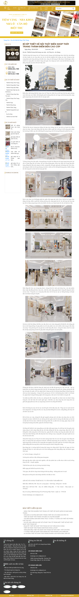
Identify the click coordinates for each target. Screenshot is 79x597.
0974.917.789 (31, 521)
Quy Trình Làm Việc (21, 8)
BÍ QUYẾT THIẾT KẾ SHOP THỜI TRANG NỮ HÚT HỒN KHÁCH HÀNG (44, 501)
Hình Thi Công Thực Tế (33, 8)
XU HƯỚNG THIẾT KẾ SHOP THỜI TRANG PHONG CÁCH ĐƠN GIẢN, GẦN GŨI (47, 508)
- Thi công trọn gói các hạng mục (12, 545)
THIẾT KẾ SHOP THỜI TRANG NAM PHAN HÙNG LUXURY (41, 503)
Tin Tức (41, 8)
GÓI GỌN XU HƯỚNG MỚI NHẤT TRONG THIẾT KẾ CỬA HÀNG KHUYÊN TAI (46, 490)
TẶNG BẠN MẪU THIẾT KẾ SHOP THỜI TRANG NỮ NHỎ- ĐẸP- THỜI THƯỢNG (47, 505)
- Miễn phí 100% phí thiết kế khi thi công (14, 542)
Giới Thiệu (8, 8)
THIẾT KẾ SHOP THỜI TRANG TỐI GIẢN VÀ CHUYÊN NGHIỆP (42, 492)
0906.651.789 (33, 542)
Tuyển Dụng (46, 8)
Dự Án (14, 7)
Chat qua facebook (67, 595)
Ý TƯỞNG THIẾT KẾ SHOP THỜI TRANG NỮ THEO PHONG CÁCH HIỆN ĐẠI (46, 506)
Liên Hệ (53, 8)
